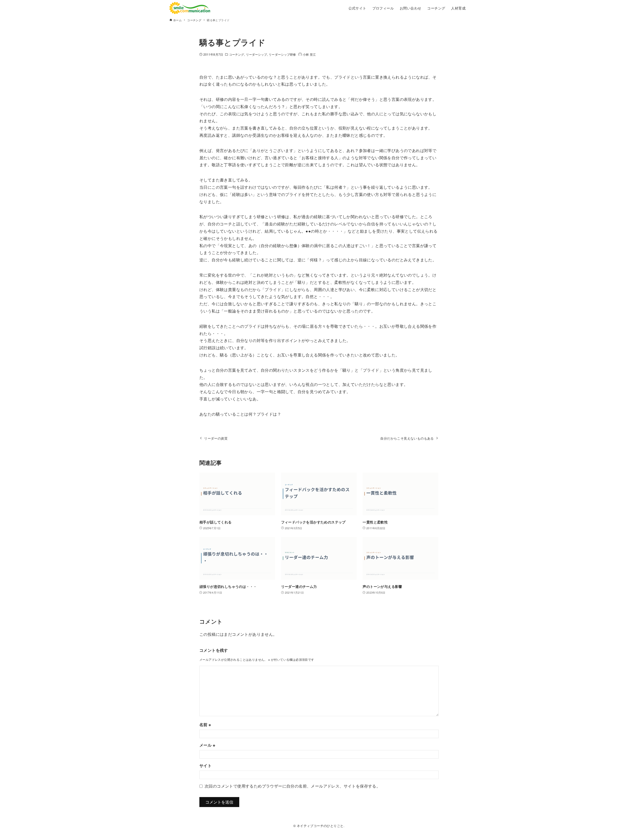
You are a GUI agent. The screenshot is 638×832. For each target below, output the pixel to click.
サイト (205, 765)
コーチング (236, 54)
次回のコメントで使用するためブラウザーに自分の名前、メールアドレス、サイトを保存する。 (292, 786)
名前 (205, 724)
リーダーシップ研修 (282, 54)
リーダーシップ (256, 54)
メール (207, 745)
